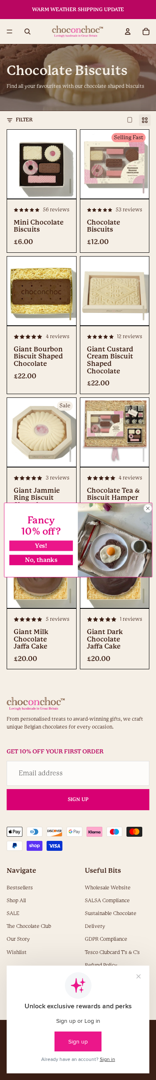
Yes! (41, 545)
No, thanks (41, 560)
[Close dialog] (147, 508)
